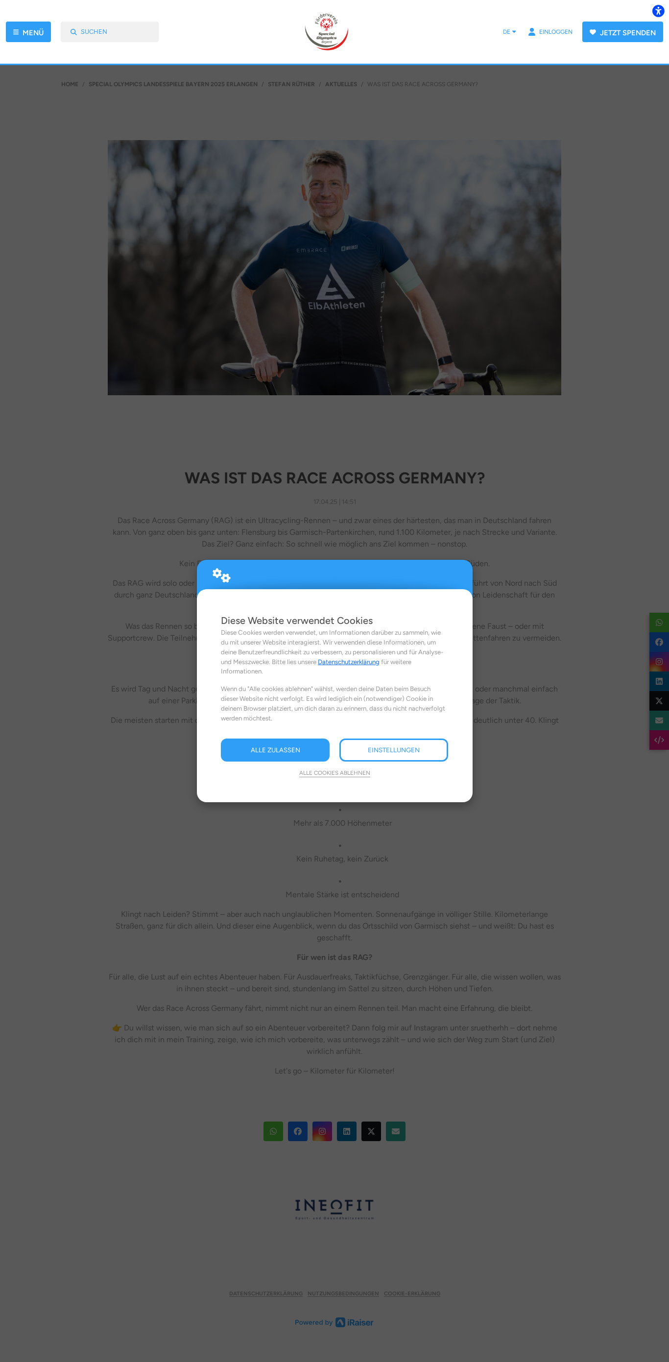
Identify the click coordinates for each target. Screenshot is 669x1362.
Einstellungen (394, 750)
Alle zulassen (275, 750)
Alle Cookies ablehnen (334, 772)
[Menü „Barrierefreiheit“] (658, 11)
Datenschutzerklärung (349, 662)
